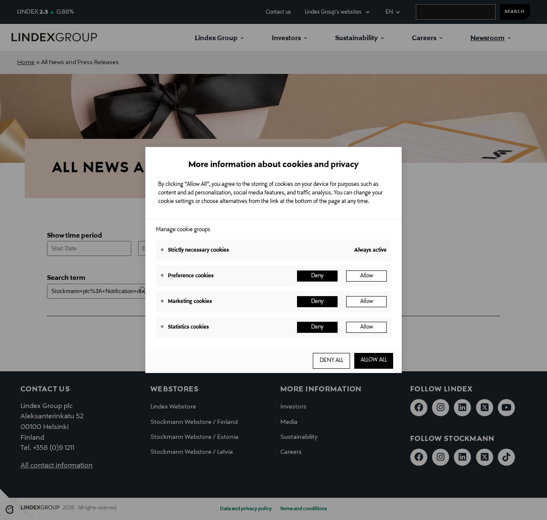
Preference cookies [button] (187, 276)
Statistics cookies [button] (184, 327)
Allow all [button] (374, 360)
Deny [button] (317, 276)
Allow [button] (366, 276)
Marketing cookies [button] (186, 302)
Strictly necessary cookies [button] (194, 250)
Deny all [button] (331, 361)
